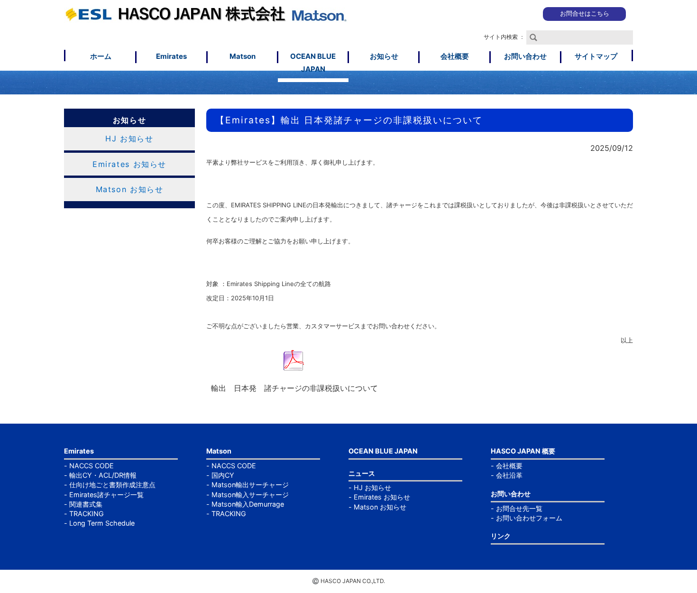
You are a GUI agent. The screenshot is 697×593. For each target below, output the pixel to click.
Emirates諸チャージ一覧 (106, 495)
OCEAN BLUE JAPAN (313, 63)
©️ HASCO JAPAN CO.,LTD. (348, 580)
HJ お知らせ (129, 138)
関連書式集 (85, 504)
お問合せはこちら (584, 13)
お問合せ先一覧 (519, 508)
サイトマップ (596, 56)
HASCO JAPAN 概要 (523, 451)
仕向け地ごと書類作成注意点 (112, 485)
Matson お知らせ (130, 189)
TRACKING (86, 514)
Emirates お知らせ (129, 164)
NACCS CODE (91, 466)
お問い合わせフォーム (529, 518)
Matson (242, 56)
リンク (501, 536)
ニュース (361, 473)
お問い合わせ (525, 56)
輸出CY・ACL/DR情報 (103, 475)
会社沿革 (509, 475)
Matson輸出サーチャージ (250, 485)
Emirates (171, 56)
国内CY (222, 475)
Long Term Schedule (102, 523)
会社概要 (454, 56)
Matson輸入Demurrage (247, 504)
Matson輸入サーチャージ (250, 495)
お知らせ (384, 56)
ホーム (100, 56)
